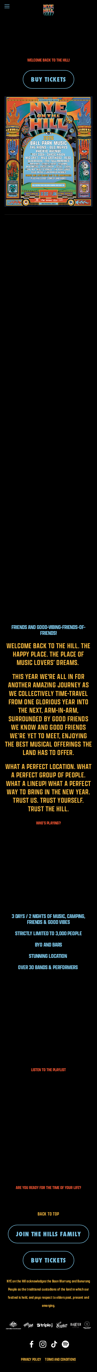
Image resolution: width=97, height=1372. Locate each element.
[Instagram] (42, 1344)
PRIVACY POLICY (31, 1359)
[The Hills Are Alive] (65, 1344)
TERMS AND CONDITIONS (60, 1359)
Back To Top (48, 1214)
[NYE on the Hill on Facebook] (31, 1344)
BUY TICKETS (48, 79)
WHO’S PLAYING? (48, 823)
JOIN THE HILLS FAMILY (48, 1234)
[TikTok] (54, 1344)
